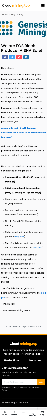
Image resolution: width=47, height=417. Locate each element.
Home (5, 14)
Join (41, 382)
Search (14, 414)
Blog (13, 14)
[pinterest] (19, 57)
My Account (33, 414)
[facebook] (5, 57)
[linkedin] (26, 57)
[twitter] (12, 57)
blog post (19, 236)
